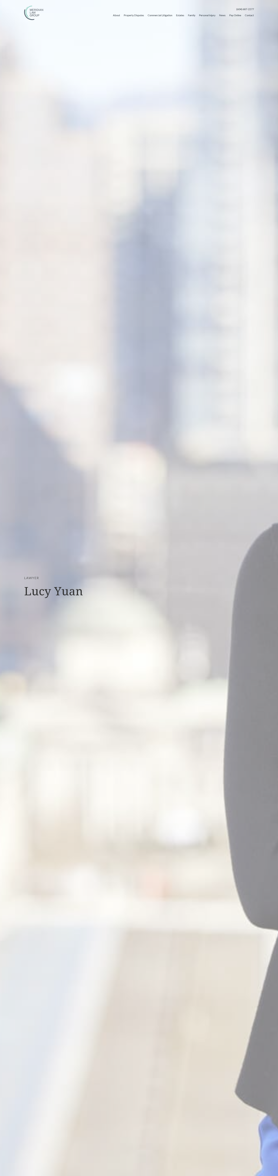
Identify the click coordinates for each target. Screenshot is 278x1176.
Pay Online (235, 15)
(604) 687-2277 (245, 9)
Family (191, 15)
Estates (180, 15)
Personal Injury (207, 15)
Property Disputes (134, 15)
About (116, 15)
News (222, 15)
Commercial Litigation (160, 15)
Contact (249, 15)
